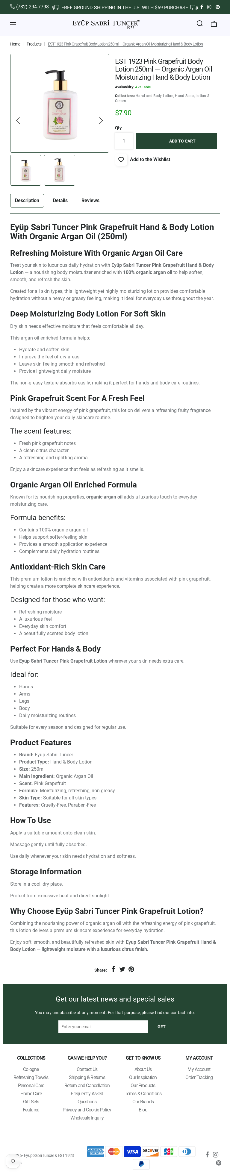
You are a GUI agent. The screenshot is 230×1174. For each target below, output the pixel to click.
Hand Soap (184, 96)
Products (34, 44)
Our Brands (143, 1102)
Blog (143, 1110)
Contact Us (87, 1069)
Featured (31, 1110)
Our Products (143, 1085)
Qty (118, 128)
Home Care (31, 1093)
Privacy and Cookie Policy (87, 1110)
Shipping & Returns (87, 1077)
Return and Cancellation (87, 1085)
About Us (143, 1069)
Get (162, 1026)
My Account (198, 1069)
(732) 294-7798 (32, 7)
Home (15, 44)
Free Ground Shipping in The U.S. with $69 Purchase (124, 7)
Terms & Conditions (143, 1093)
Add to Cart (182, 141)
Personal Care (31, 1085)
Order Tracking (199, 1077)
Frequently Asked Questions (87, 1098)
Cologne (31, 1069)
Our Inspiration (143, 1077)
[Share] (113, 969)
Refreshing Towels (30, 1077)
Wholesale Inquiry (87, 1118)
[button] (18, 120)
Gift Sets (31, 1102)
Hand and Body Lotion (154, 96)
